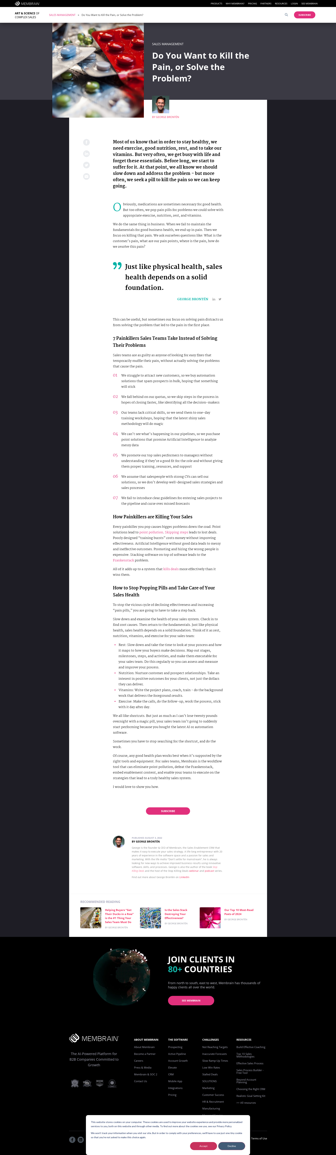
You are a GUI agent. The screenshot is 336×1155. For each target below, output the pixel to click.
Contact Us (140, 1081)
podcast (209, 870)
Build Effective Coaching (250, 1047)
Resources (281, 3)
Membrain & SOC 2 (145, 1074)
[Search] (286, 14)
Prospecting (175, 1047)
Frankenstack (123, 560)
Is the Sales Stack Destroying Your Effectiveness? (176, 914)
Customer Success (213, 1095)
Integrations (175, 1088)
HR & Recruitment (213, 1101)
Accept (204, 1145)
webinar (194, 870)
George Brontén (167, 117)
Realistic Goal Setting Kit (250, 1096)
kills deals (171, 569)
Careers (138, 1060)
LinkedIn (184, 877)
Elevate (172, 1067)
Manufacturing (211, 1108)
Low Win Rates (211, 1067)
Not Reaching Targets (215, 1047)
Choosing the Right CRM (250, 1089)
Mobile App (175, 1081)
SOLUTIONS (209, 1081)
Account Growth (178, 1060)
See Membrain (309, 3)
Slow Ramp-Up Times (215, 1060)
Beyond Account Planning (246, 1081)
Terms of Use (259, 1138)
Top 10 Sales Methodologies (245, 1055)
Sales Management (62, 15)
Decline (232, 1145)
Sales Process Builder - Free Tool (250, 1071)
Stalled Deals (210, 1074)
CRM (171, 1074)
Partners (265, 3)
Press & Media (142, 1067)
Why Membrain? (235, 3)
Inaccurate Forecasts (214, 1054)
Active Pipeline (177, 1054)
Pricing (252, 3)
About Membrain (144, 1047)
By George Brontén (146, 841)
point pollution (151, 532)
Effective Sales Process (249, 1063)
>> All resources (246, 1102)
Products (216, 3)
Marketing (208, 1088)
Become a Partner (145, 1054)
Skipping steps (176, 532)
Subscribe (168, 811)
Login (294, 3)
